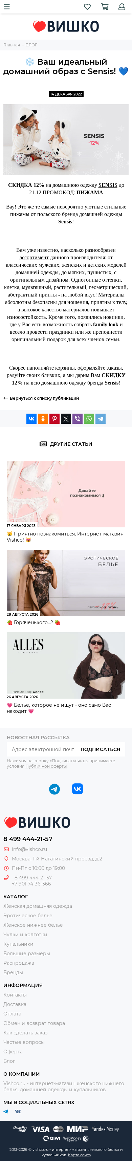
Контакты (15, 995)
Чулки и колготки (25, 935)
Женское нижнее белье (33, 925)
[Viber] (77, 419)
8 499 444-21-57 (27, 839)
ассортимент (34, 257)
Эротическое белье (27, 916)
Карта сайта (79, 1155)
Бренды (13, 972)
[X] (66, 419)
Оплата (12, 1014)
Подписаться (100, 749)
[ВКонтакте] (31, 419)
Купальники (18, 944)
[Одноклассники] (43, 419)
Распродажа (18, 963)
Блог (9, 1061)
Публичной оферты (46, 766)
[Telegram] (100, 419)
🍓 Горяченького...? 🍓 (33, 622)
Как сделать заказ (25, 1033)
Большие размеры (26, 953)
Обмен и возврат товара (34, 1023)
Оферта (13, 1052)
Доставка (14, 1004)
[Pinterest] (54, 419)
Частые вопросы (24, 1042)
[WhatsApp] (89, 419)
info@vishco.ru (29, 849)
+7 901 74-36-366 (31, 884)
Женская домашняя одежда (37, 906)
